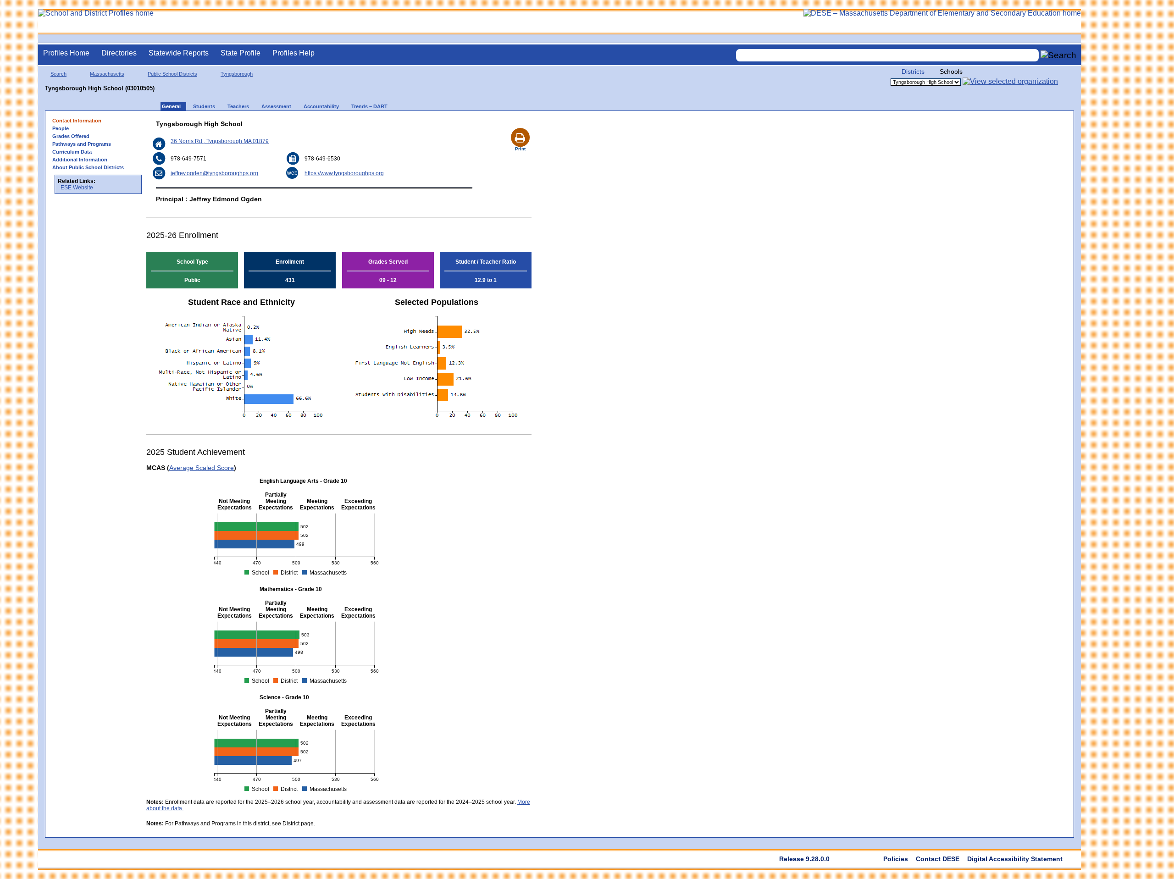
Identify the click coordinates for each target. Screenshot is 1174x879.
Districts (913, 71)
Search (58, 74)
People (60, 128)
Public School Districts (172, 74)
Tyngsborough (237, 74)
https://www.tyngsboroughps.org (344, 173)
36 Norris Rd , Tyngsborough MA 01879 (220, 141)
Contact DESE (937, 858)
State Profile (240, 53)
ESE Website (77, 187)
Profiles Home (66, 53)
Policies (895, 858)
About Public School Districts (88, 167)
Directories (119, 53)
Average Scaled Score (201, 467)
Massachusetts (107, 74)
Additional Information (79, 159)
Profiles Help (293, 53)
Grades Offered (70, 136)
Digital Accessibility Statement (1015, 858)
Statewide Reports (179, 53)
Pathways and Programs (81, 144)
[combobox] (887, 55)
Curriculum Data (72, 152)
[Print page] (520, 127)
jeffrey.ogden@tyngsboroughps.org (214, 173)
